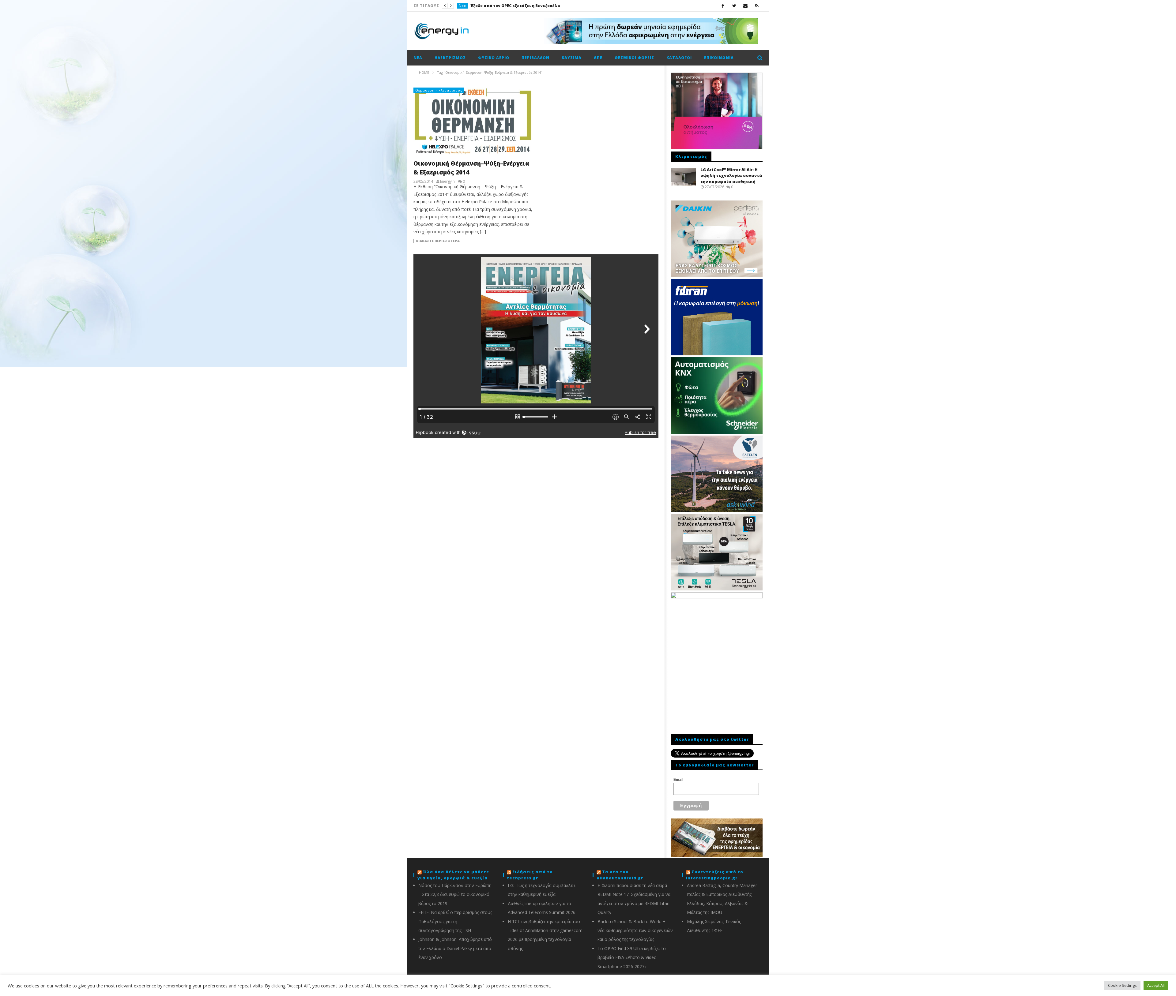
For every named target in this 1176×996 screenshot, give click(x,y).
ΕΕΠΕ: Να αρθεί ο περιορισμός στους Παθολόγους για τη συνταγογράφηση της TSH (455, 921)
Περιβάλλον (535, 57)
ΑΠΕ (598, 57)
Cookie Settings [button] (1122, 985)
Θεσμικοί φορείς (634, 57)
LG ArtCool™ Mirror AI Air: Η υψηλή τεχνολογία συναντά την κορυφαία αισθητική (731, 175)
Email (678, 779)
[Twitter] (734, 5)
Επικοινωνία (719, 57)
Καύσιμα (572, 57)
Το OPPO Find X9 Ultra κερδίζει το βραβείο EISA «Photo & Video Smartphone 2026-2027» (631, 957)
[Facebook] (723, 5)
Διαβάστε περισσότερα (438, 241)
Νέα (463, 5)
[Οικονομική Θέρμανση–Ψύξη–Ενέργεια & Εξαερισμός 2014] (473, 121)
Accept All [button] (1156, 985)
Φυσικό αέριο (493, 57)
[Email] (745, 5)
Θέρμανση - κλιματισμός (438, 90)
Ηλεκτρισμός (450, 57)
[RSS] (757, 5)
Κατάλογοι (679, 57)
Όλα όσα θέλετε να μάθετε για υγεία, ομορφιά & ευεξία (453, 875)
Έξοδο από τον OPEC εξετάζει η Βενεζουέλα (515, 5)
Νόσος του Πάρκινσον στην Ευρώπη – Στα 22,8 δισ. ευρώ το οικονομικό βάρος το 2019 (455, 894)
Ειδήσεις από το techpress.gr (530, 875)
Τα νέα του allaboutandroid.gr (620, 875)
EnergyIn (447, 181)
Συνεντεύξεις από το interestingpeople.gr (714, 875)
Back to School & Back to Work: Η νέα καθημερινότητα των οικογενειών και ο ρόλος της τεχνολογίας (635, 930)
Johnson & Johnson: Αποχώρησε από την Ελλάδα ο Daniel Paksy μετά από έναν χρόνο (455, 948)
